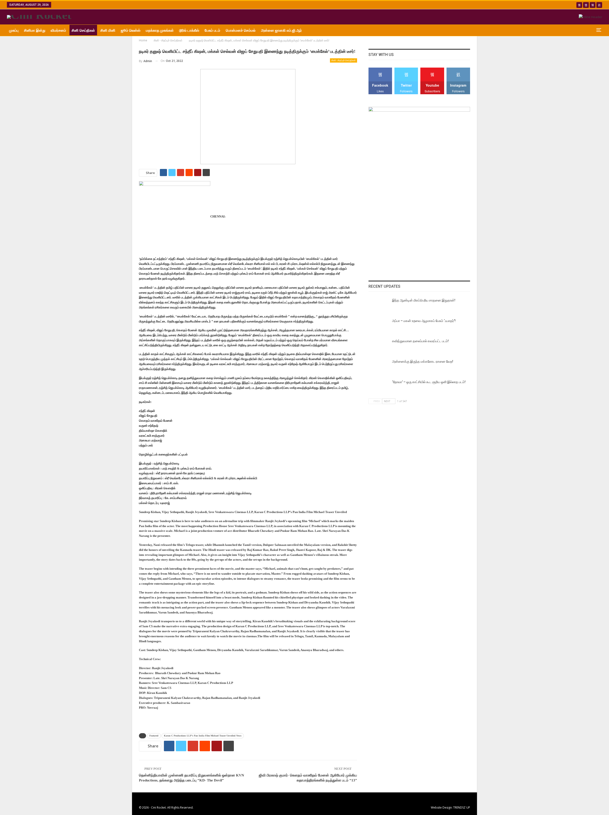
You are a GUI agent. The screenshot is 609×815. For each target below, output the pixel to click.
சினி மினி (107, 30)
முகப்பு (14, 30)
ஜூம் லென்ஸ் (130, 30)
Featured (153, 735)
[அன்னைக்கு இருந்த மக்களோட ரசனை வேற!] (378, 367)
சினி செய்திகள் (83, 30)
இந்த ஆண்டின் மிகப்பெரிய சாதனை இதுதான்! (423, 300)
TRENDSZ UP (461, 807)
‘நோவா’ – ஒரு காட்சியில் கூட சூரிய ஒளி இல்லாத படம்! (429, 382)
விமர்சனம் (58, 30)
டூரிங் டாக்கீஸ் (189, 30)
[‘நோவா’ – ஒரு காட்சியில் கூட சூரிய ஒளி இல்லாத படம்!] (378, 387)
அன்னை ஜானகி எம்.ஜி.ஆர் (281, 30)
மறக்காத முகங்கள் (160, 30)
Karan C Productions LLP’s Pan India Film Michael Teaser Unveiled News (202, 735)
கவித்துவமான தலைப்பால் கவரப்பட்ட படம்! (420, 341)
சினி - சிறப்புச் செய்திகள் (343, 60)
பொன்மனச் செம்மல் (240, 30)
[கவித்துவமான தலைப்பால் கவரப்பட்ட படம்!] (378, 346)
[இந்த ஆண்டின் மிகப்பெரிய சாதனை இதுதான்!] (378, 305)
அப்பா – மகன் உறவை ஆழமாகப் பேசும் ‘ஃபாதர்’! (424, 321)
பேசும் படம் (212, 30)
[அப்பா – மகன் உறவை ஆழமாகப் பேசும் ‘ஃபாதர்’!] (378, 326)
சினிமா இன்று (34, 30)
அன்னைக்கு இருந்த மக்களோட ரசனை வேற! (422, 361)
